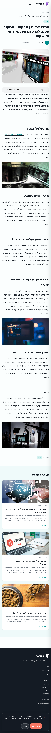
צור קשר (46, 680)
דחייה (25, 726)
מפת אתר (46, 694)
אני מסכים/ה (36, 726)
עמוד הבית (45, 13)
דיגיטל (47, 710)
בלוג (38, 13)
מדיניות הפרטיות (33, 721)
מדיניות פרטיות (44, 684)
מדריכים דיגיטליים (43, 704)
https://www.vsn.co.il (14, 134)
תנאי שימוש (45, 687)
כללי (33, 13)
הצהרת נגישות (44, 690)
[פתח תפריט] (29, 3)
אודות (47, 674)
